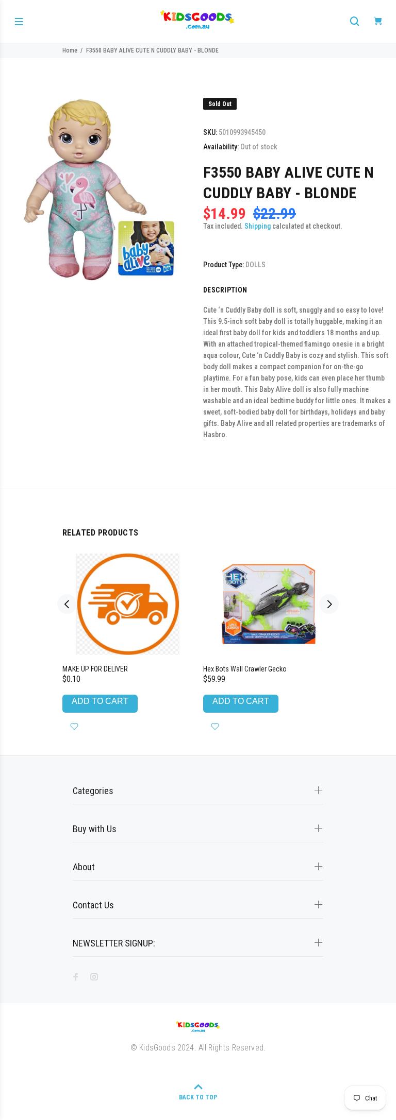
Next (329, 604)
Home (69, 50)
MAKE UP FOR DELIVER (95, 669)
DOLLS (255, 265)
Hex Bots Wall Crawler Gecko (245, 669)
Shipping (257, 226)
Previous (67, 604)
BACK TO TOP (198, 1097)
